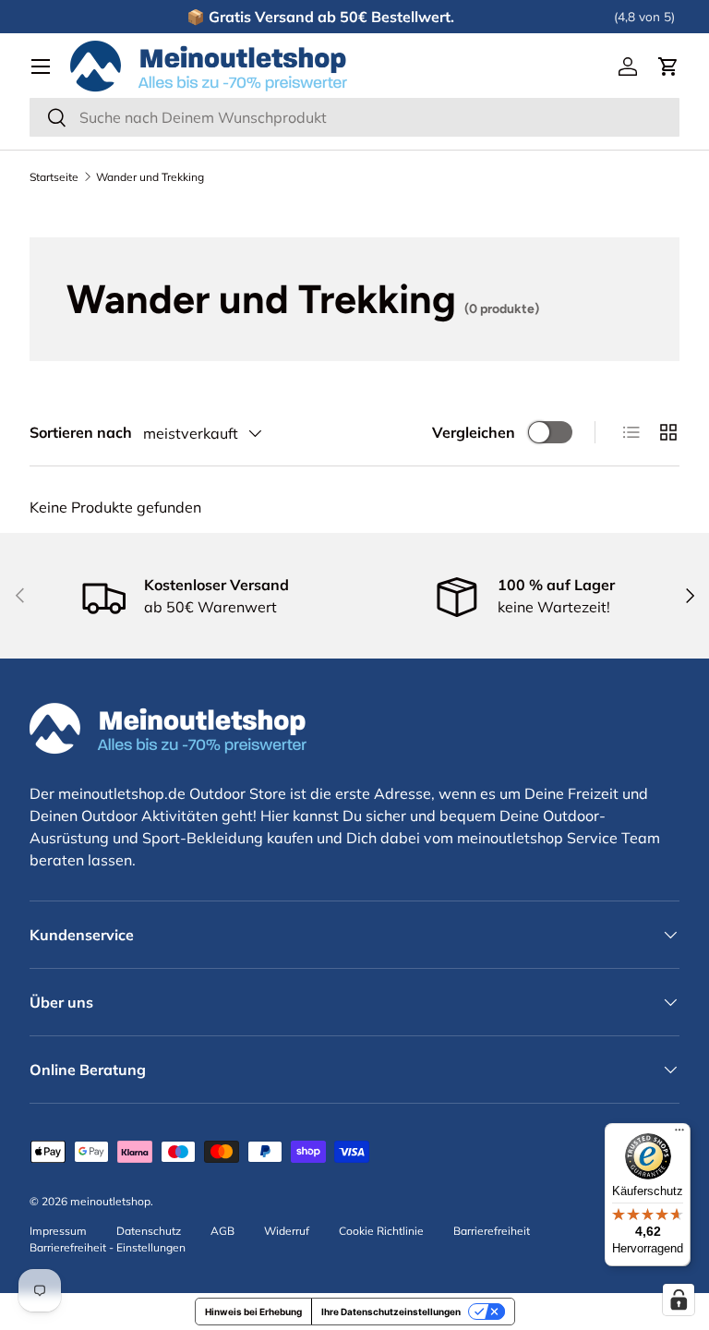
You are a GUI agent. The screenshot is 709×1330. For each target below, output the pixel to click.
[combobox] (354, 117)
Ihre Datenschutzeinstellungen (391, 1311)
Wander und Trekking (150, 177)
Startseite (54, 177)
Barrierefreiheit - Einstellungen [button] (108, 1247)
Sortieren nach (81, 432)
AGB (222, 1231)
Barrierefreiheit (491, 1231)
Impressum (58, 1231)
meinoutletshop (110, 1201)
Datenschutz (148, 1231)
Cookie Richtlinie (381, 1231)
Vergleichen (473, 432)
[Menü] (679, 1134)
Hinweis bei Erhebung (253, 1311)
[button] (668, 66)
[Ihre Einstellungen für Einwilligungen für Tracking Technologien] (678, 1299)
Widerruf (286, 1231)
